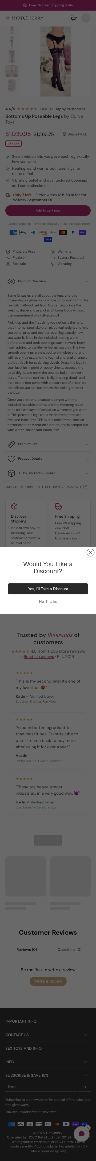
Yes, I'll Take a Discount (48, 589)
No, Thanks (48, 602)
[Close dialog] (90, 552)
